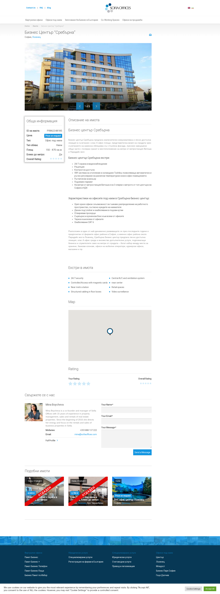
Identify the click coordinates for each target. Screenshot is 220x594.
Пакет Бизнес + (32, 562)
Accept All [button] (209, 589)
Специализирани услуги (80, 557)
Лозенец (36, 37)
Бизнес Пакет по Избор (36, 575)
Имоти (35, 26)
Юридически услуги (78, 553)
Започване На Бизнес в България (81, 20)
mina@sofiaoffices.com (86, 434)
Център (160, 557)
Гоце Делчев (162, 575)
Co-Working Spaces (110, 20)
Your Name (107, 404)
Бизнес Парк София (165, 571)
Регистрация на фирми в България (86, 562)
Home (27, 26)
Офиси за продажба (132, 20)
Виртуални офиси (34, 20)
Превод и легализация (123, 566)
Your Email (106, 416)
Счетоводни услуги (121, 562)
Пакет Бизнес (31, 557)
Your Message (108, 427)
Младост (160, 566)
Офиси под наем (54, 20)
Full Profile (50, 440)
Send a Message (142, 452)
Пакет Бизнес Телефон (36, 566)
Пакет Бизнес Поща (34, 571)
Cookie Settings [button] (193, 589)
